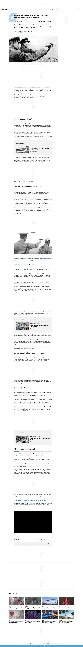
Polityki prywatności (37, 643)
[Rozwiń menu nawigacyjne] (81, 9)
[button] (37, 9)
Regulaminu (31, 643)
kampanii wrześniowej (31, 394)
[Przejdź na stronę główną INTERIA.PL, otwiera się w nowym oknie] (4, 9)
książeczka (21, 96)
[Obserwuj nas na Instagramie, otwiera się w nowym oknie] (48, 544)
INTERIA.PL (51, 643)
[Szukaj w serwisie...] (77, 9)
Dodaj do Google (24, 32)
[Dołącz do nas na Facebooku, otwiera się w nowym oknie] (47, 544)
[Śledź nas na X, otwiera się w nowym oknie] (50, 544)
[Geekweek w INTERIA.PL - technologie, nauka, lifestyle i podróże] (12, 9)
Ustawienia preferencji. (43, 643)
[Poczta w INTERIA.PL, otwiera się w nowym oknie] (79, 9)
